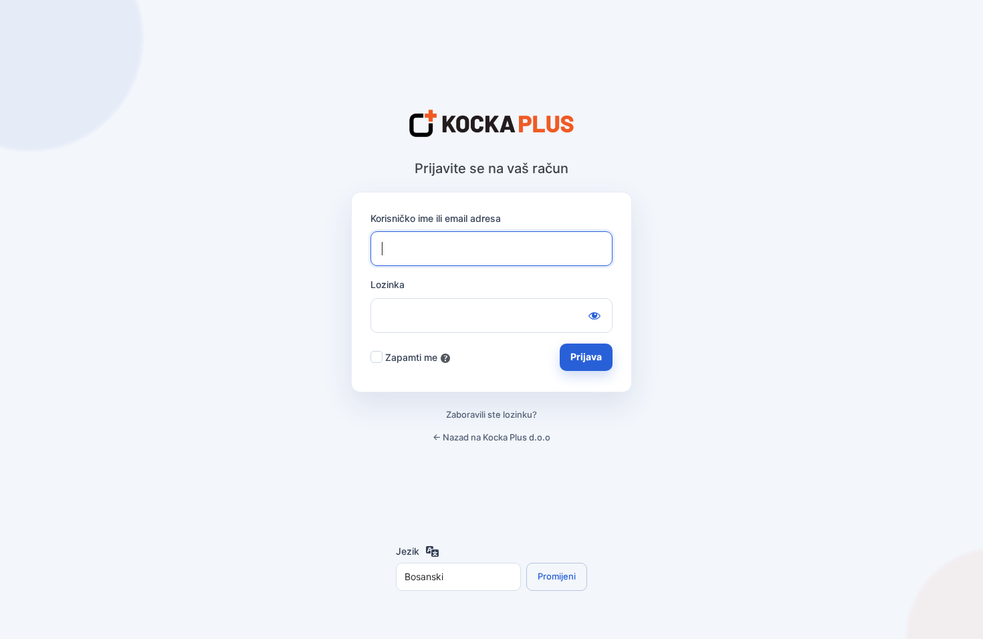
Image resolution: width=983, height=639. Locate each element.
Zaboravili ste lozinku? (491, 414)
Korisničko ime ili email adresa (435, 218)
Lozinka (387, 284)
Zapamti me (411, 357)
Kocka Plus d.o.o (491, 124)
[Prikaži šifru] (594, 315)
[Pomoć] (445, 358)
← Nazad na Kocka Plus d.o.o (491, 437)
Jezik (407, 551)
